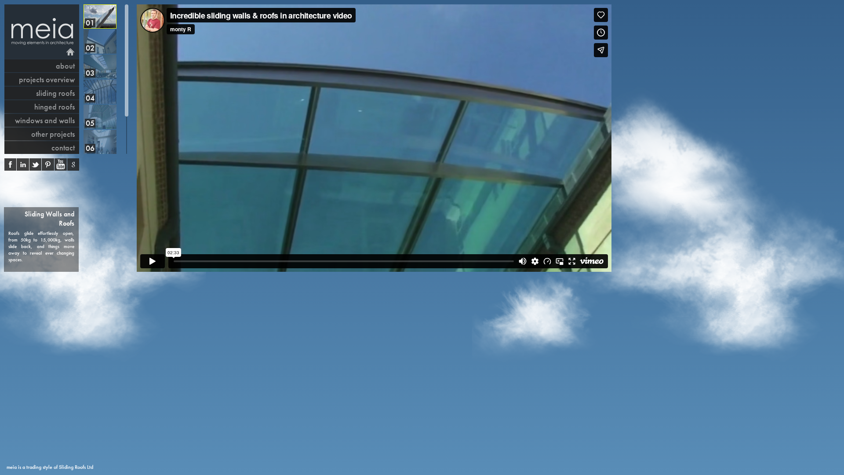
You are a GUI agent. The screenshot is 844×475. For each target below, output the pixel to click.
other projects (53, 134)
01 (90, 23)
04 (90, 98)
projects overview (47, 79)
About (65, 66)
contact (63, 147)
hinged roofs (54, 107)
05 (90, 123)
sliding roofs (55, 93)
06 (90, 148)
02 (90, 48)
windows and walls (45, 120)
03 (90, 73)
